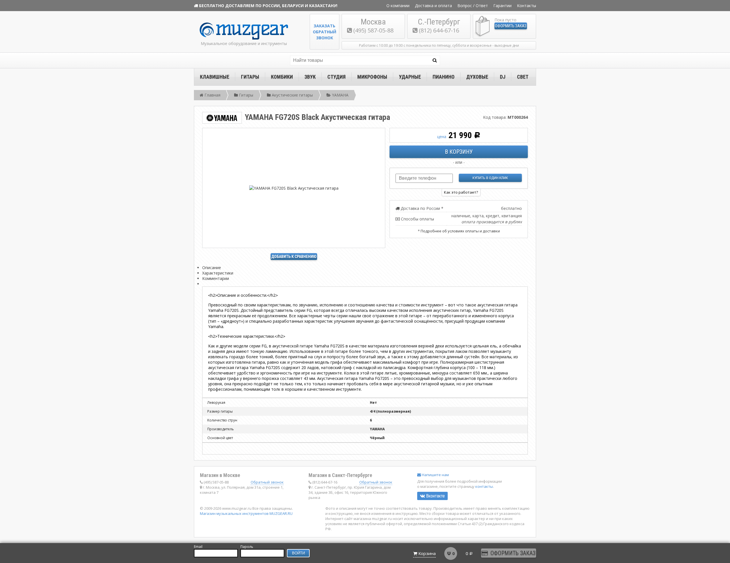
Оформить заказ (510, 26)
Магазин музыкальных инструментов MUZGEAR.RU (246, 513)
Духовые (477, 77)
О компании (397, 5)
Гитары (250, 77)
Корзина (427, 553)
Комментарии (215, 278)
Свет (522, 77)
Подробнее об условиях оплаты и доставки (460, 231)
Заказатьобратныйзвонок (324, 31)
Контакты (526, 5)
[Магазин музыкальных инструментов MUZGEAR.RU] (244, 38)
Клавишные (214, 77)
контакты (484, 486)
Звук (310, 77)
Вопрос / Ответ (472, 5)
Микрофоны (372, 77)
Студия (336, 77)
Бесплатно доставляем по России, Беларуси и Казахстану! (268, 5)
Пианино (444, 77)
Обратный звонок (267, 482)
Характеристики (217, 273)
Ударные (410, 77)
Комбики (282, 77)
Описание (211, 267)
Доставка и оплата (433, 5)
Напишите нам (435, 474)
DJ (502, 77)
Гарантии (502, 5)
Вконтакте (435, 496)
